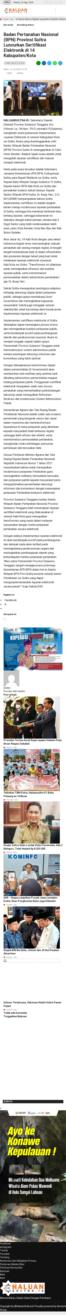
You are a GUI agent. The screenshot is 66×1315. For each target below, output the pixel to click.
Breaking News (25, 25)
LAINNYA (7, 1101)
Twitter (4, 1250)
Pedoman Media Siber (12, 1264)
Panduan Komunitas (11, 1267)
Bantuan (5, 1271)
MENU (7, 2)
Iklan (2, 1274)
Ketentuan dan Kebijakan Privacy (18, 1260)
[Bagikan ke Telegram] (60, 63)
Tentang (4, 1257)
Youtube (5, 1253)
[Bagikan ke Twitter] (49, 63)
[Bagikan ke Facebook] (44, 63)
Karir (2, 1278)
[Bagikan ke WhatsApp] (55, 63)
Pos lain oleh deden (14, 691)
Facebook (5, 1243)
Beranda (8, 25)
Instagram (5, 1247)
